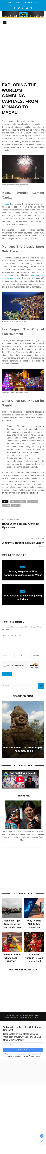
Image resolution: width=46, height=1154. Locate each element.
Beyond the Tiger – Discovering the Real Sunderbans (12, 924)
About (19, 2)
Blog (22, 567)
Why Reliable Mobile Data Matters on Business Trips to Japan (34, 927)
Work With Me (31, 2)
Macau (6, 505)
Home (10, 2)
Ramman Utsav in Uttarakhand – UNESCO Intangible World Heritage (12, 961)
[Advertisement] (23, 56)
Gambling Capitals (18, 501)
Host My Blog (35, 1017)
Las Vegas (32, 501)
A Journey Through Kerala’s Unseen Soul (34, 957)
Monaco (5, 204)
